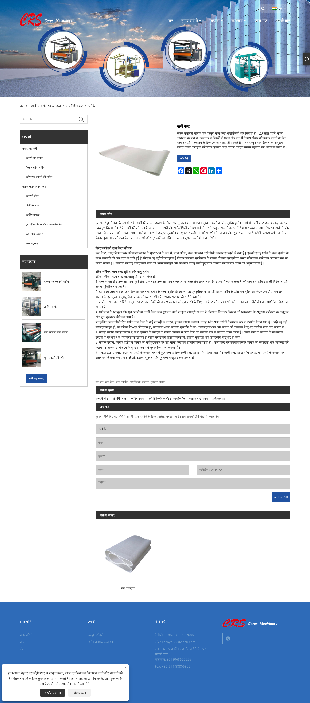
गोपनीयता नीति (81, 683)
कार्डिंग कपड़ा (32, 215)
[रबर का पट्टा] (128, 552)
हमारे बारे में (26, 635)
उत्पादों (33, 106)
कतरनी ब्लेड (32, 196)
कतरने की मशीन (34, 158)
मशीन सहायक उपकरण (53, 106)
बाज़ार (23, 642)
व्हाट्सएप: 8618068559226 (173, 659)
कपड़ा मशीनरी (29, 148)
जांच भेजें (184, 158)
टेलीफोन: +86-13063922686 (174, 635)
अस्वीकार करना (52, 693)
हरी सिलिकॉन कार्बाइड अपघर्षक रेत (44, 224)
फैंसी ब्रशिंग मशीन (35, 167)
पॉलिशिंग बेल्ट (76, 106)
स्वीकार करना (79, 693)
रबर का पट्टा (128, 588)
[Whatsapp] (227, 638)
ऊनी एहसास (32, 243)
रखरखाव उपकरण (35, 234)
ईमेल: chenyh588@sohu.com (175, 642)
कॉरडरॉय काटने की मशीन (39, 177)
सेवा (22, 649)
